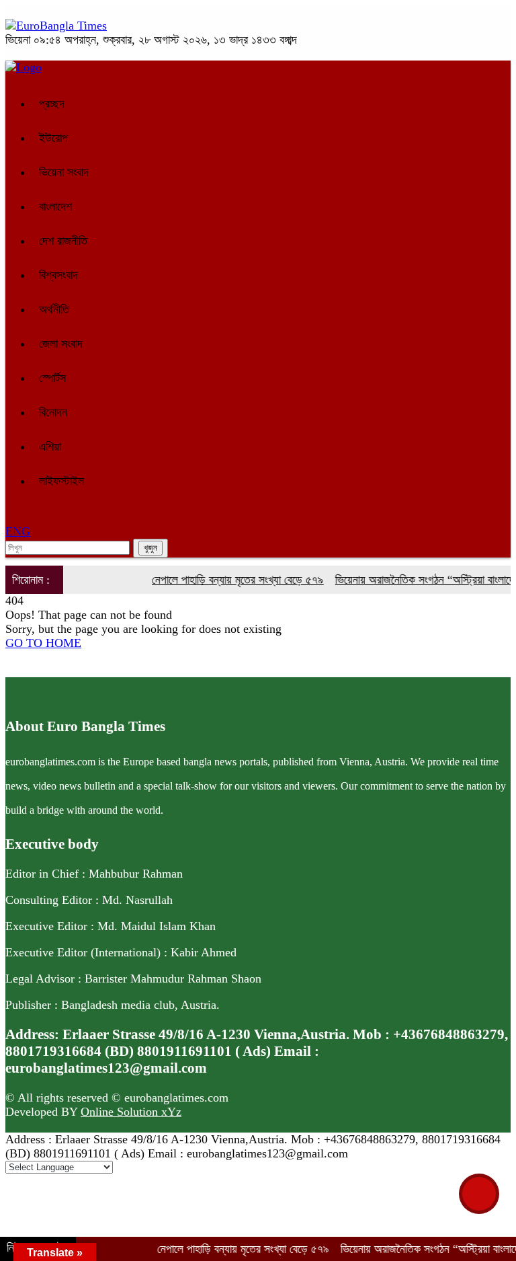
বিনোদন (53, 412)
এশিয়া (50, 446)
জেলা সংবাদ (61, 343)
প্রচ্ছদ (51, 103)
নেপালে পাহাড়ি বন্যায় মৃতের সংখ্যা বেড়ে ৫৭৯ (228, 579)
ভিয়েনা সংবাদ (64, 172)
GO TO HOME (43, 643)
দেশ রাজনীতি (63, 240)
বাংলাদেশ (55, 206)
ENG (17, 531)
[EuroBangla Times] (56, 25)
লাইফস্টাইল (61, 481)
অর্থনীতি (54, 309)
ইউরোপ (53, 138)
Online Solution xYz (131, 1111)
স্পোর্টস (52, 378)
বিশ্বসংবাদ (58, 275)
